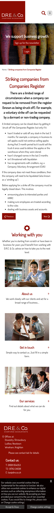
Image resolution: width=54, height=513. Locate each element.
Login (27, 51)
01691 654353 (14, 465)
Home (4, 69)
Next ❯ (47, 216)
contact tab (24, 452)
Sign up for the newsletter (27, 42)
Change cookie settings (40, 506)
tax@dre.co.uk (14, 472)
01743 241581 (15, 468)
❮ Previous (9, 216)
